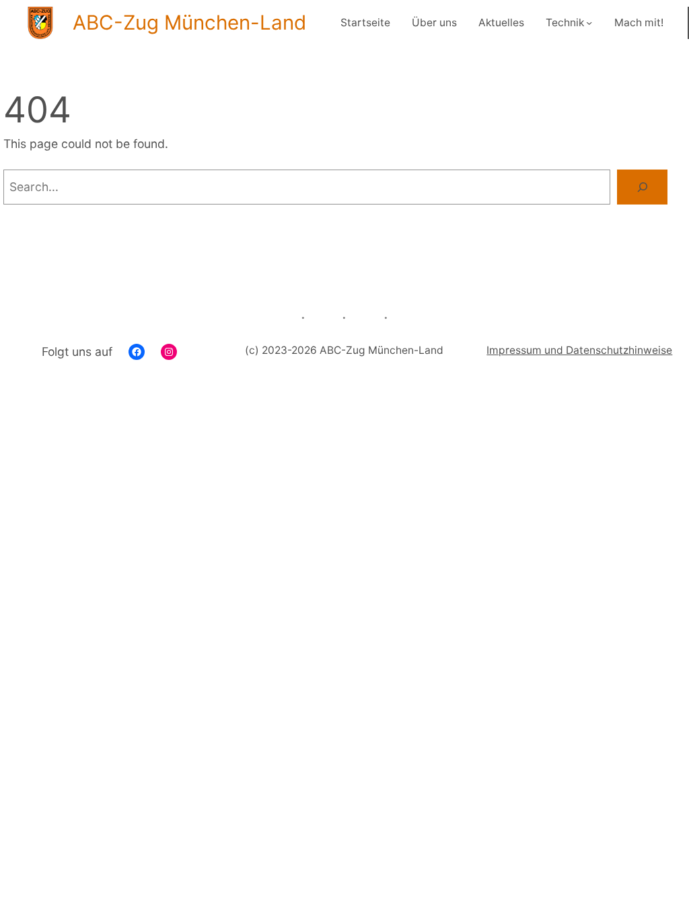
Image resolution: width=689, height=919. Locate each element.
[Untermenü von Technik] (589, 23)
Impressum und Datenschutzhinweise (579, 350)
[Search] (642, 187)
